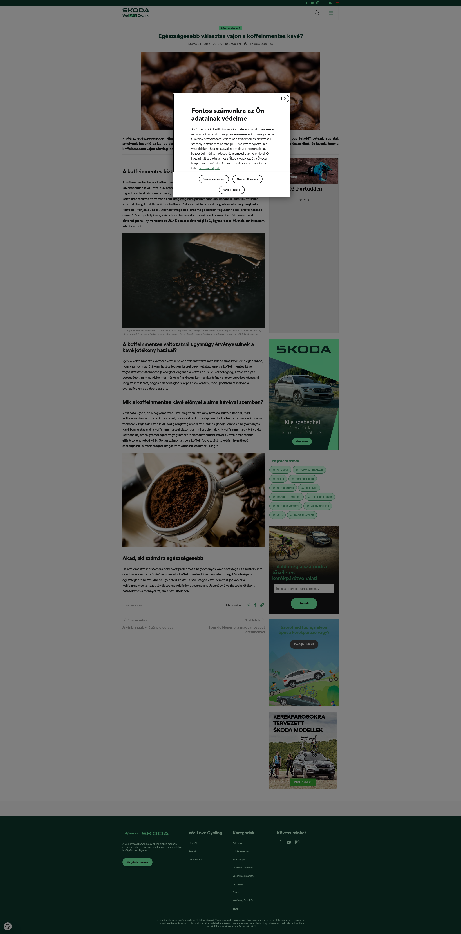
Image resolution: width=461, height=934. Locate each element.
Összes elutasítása (213, 179)
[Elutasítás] (285, 98)
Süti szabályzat (209, 168)
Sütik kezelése (231, 190)
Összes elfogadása (247, 179)
